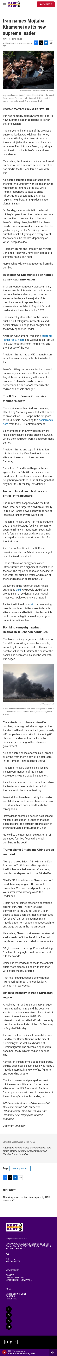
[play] (4, 1352)
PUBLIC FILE (11, 1299)
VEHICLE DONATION (15, 1278)
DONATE (47, 4)
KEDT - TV (10, 1259)
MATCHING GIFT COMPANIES (19, 1280)
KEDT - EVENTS (13, 1261)
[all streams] (53, 1352)
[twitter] (9, 1321)
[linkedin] (9, 1327)
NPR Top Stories (19, 1168)
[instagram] (9, 1315)
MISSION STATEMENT (16, 1294)
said (18, 589)
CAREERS (10, 1296)
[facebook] (9, 1309)
